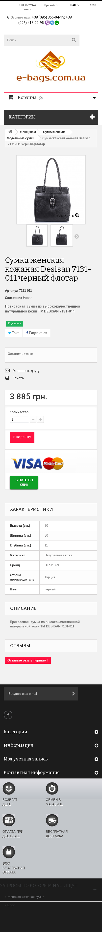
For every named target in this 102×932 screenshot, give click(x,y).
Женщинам (28, 132)
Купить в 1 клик (24, 482)
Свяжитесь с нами (27, 7)
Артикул (11, 290)
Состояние (13, 298)
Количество (19, 412)
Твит (15, 333)
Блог (11, 905)
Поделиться (37, 333)
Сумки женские (54, 132)
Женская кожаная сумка (25, 897)
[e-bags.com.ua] (51, 66)
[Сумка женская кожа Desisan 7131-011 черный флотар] (37, 235)
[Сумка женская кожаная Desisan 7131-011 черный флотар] (62, 235)
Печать (18, 378)
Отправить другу (26, 371)
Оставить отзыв (20, 354)
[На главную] (10, 132)
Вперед (76, 236)
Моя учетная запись (26, 759)
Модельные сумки (20, 138)
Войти (92, 5)
